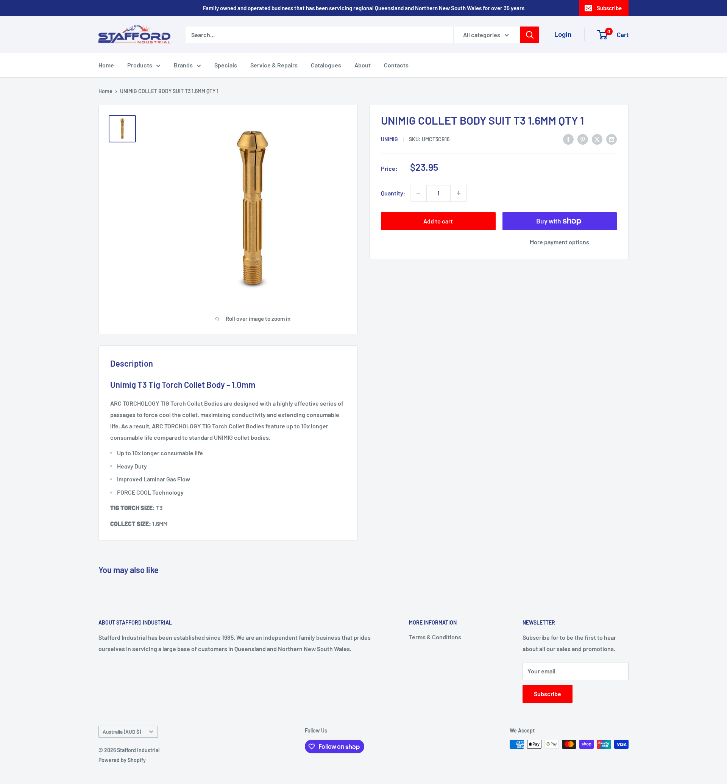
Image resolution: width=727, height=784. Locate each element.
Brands (183, 65)
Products (139, 65)
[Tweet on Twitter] (597, 139)
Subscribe (609, 8)
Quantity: (393, 193)
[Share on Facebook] (568, 139)
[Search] (529, 35)
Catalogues (326, 65)
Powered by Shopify (122, 760)
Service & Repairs (274, 65)
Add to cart (438, 221)
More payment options (559, 241)
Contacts (396, 65)
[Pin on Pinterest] (582, 139)
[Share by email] (611, 139)
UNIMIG (389, 139)
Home (106, 65)
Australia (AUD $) (122, 731)
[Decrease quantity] (418, 193)
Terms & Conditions (435, 636)
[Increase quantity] (458, 193)
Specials (225, 65)
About (362, 65)
